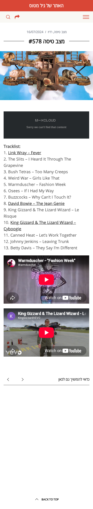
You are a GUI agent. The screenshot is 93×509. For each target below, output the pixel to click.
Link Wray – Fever (24, 152)
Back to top (50, 499)
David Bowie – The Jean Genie (36, 203)
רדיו (50, 32)
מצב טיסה (60, 32)
